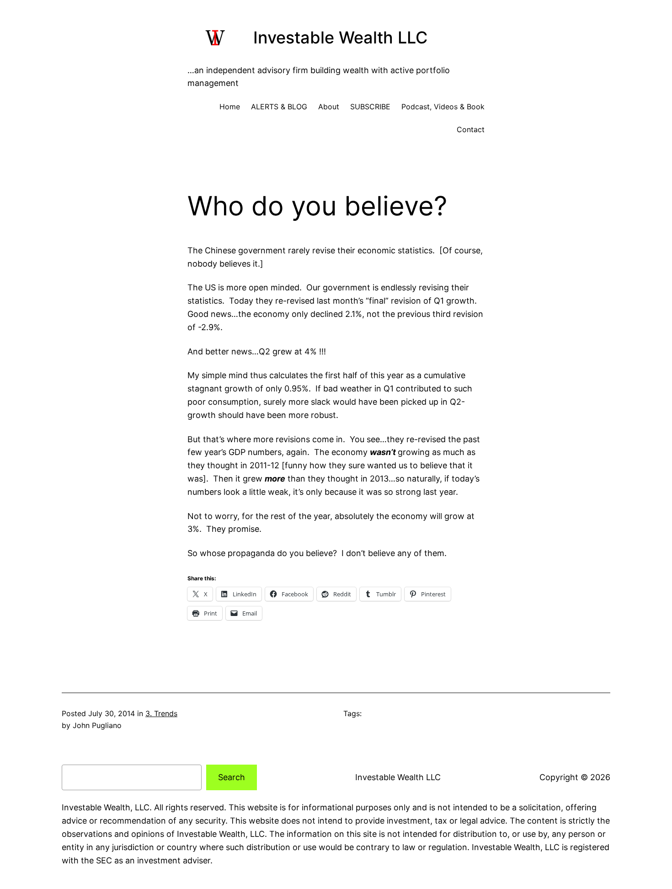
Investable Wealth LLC (340, 37)
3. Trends (161, 713)
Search (231, 777)
